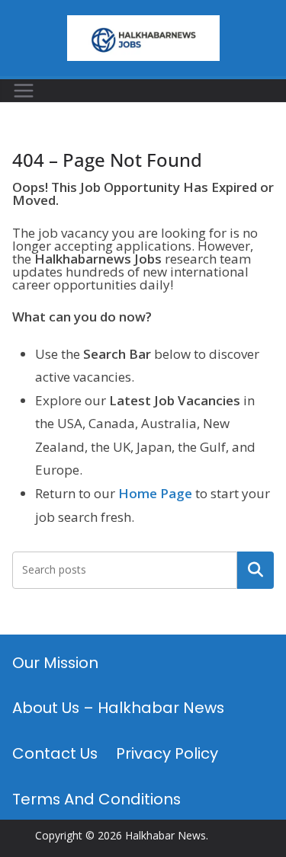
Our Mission (55, 662)
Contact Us (55, 753)
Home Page (155, 493)
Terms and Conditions (96, 799)
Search (255, 569)
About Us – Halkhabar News (118, 707)
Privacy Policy (167, 753)
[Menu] (23, 90)
